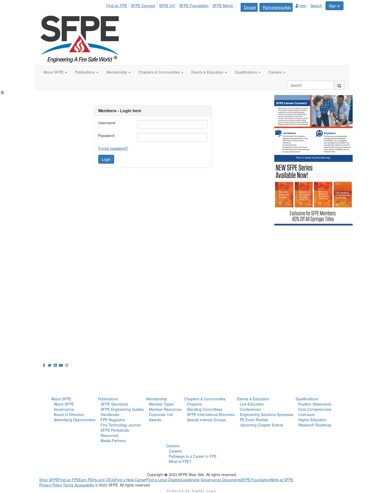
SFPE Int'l (167, 5)
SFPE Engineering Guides (122, 409)
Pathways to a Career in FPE (193, 456)
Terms (68, 485)
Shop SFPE (48, 479)
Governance (64, 409)
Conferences (250, 409)
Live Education (252, 404)
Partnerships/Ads (277, 7)
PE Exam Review (254, 419)
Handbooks (110, 414)
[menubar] (215, 6)
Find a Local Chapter (163, 479)
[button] (55, 72)
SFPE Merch (222, 5)
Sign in (334, 5)
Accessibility (84, 485)
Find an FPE (116, 5)
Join (303, 5)
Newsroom (54, 386)
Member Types (161, 404)
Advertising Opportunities (74, 419)
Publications (108, 398)
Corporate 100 (161, 414)
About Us (52, 374)
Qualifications (307, 398)
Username (106, 122)
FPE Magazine (113, 419)
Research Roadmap (314, 424)
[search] (339, 85)
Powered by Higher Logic (192, 491)
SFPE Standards (114, 404)
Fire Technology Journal (121, 424)
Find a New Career (130, 479)
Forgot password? (113, 148)
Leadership (190, 479)
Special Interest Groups (206, 419)
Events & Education (253, 398)
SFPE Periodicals (115, 430)
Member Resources (165, 409)
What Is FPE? (180, 461)
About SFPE (61, 398)
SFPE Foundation (193, 5)
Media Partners (113, 440)
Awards (155, 419)
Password (106, 135)
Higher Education (312, 419)
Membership (156, 398)
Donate (250, 7)
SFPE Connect (143, 5)
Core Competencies (314, 409)
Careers (172, 445)
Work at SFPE (281, 479)
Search (316, 5)
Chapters (194, 404)
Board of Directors (69, 414)
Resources (109, 435)
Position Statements (314, 404)
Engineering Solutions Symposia (266, 414)
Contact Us (50, 318)
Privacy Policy (50, 485)
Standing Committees (204, 409)
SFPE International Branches (211, 414)
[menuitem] (118, 4)
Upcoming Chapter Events (261, 424)
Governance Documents (221, 479)
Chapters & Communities (204, 398)
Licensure (306, 414)
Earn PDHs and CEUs (97, 479)
